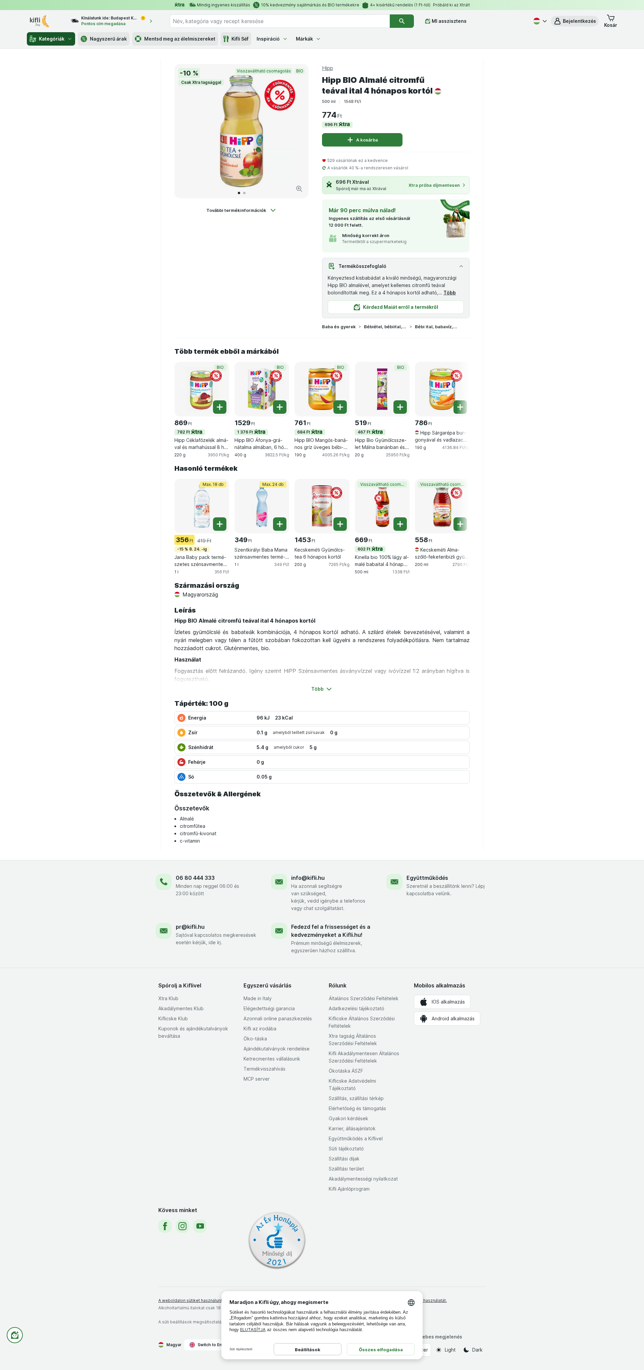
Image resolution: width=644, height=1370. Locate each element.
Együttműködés (427, 877)
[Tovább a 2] (244, 193)
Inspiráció (268, 39)
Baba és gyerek (339, 326)
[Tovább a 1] (239, 193)
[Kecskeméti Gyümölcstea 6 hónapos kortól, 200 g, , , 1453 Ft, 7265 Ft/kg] (321, 506)
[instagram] (182, 1226)
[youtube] (200, 1226)
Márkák (304, 39)
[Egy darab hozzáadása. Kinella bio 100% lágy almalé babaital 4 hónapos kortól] (400, 524)
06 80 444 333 (195, 877)
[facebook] (165, 1226)
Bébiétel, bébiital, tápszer (385, 326)
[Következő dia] (296, 131)
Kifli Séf (240, 39)
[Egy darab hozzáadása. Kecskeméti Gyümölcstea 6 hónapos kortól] (340, 524)
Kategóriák (51, 39)
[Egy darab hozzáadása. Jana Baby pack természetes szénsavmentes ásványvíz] (219, 524)
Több (449, 292)
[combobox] (280, 21)
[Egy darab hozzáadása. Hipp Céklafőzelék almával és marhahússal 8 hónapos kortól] (219, 407)
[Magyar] (539, 21)
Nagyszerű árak (108, 39)
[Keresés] (402, 21)
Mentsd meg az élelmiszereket (179, 39)
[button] (575, 21)
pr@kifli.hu (190, 926)
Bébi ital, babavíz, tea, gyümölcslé (436, 326)
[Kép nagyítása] (299, 188)
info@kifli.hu (308, 877)
